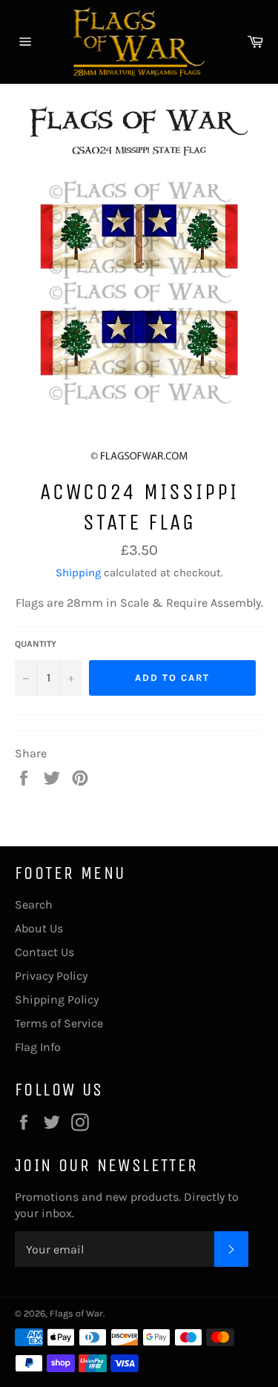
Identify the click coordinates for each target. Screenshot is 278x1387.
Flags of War (76, 1313)
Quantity (35, 644)
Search (34, 904)
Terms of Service (59, 1023)
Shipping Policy (57, 999)
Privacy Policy (51, 976)
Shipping (78, 572)
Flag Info (38, 1047)
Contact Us (44, 952)
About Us (39, 928)
